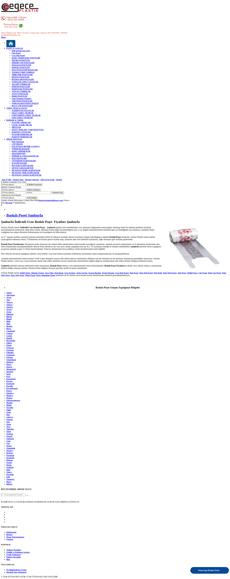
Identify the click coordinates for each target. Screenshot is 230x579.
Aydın (8, 312)
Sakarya (9, 417)
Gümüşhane (11, 360)
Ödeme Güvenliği (13, 557)
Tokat (8, 432)
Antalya (9, 307)
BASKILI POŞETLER (21, 68)
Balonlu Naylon (37, 273)
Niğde (8, 410)
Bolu (8, 324)
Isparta (9, 367)
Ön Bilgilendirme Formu (16, 570)
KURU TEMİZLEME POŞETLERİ (26, 58)
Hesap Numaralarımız (15, 537)
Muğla (9, 405)
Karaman (10, 455)
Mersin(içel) (11, 369)
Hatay (8, 365)
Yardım (58, 180)
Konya (9, 391)
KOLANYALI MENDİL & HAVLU (26, 147)
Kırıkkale (10, 458)
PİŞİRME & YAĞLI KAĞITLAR (25, 156)
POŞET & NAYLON (14, 48)
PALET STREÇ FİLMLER (22, 113)
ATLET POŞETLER (20, 94)
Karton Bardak (95, 273)
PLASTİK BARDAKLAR (22, 135)
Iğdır (8, 470)
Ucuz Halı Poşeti (18, 56)
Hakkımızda (11, 532)
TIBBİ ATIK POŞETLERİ (22, 75)
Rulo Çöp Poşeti (214, 273)
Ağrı (8, 300)
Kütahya (9, 393)
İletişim (9, 535)
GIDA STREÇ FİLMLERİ (22, 118)
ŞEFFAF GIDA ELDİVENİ (22, 168)
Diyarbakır (10, 341)
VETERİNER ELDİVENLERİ (24, 161)
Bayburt (9, 453)
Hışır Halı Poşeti (146, 273)
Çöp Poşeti (202, 273)
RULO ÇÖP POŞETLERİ (22, 106)
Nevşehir (9, 408)
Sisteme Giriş (17, 180)
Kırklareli (10, 384)
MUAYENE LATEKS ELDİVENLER (26, 175)
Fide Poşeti (16, 53)
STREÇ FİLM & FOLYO (16, 108)
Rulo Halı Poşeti (169, 273)
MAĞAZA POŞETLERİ (21, 65)
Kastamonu (11, 379)
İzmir (8, 374)
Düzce (8, 482)
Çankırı (9, 333)
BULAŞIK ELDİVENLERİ (22, 166)
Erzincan (10, 348)
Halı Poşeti (134, 273)
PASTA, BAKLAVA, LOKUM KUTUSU (28, 130)
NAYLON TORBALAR (21, 91)
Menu (3, 37)
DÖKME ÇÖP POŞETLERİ (23, 63)
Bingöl (9, 319)
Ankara (9, 305)
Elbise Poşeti (30, 275)
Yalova (9, 472)
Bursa (8, 329)
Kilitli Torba (25, 273)
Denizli (9, 338)
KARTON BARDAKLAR (22, 137)
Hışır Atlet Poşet (17, 275)
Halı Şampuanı (18, 142)
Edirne (9, 343)
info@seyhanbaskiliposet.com (51, 200)
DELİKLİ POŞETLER (21, 60)
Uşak (8, 441)
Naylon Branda (108, 273)
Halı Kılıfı (158, 273)
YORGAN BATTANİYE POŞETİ (25, 103)
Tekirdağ (10, 429)
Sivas (8, 427)
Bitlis (8, 322)
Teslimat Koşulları (13, 550)
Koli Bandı (59, 273)
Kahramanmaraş (13, 400)
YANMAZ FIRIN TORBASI (23, 72)
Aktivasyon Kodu (47, 180)
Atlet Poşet (181, 273)
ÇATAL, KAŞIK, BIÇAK (22, 125)
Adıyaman (10, 295)
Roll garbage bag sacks (21, 51)
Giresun (9, 357)
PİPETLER (16, 127)
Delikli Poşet (192, 273)
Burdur (9, 326)
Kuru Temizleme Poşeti (45, 275)
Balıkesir (9, 314)
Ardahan (10, 467)
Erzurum (10, 350)
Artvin (9, 310)
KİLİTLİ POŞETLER (20, 77)
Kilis (8, 477)
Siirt (8, 422)
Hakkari (9, 362)
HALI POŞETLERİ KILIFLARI (25, 70)
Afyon (8, 298)
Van (8, 444)
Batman (9, 460)
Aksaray (9, 451)
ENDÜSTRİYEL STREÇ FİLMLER (26, 115)
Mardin (9, 403)
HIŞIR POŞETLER (19, 96)
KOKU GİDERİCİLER (21, 151)
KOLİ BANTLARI (19, 158)
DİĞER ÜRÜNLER (14, 139)
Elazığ (8, 345)
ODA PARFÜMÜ (19, 154)
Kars (8, 377)
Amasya (9, 302)
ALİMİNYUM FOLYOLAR (23, 111)
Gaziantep (10, 355)
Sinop (8, 424)
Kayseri (9, 381)
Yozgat (9, 446)
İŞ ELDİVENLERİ (19, 163)
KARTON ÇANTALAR (21, 132)
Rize (8, 415)
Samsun (9, 420)
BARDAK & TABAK (14, 120)
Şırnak (9, 463)
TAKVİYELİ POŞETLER (22, 101)
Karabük (10, 475)
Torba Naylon (81, 273)
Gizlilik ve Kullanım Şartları (18, 552)
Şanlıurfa (10, 439)
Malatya (9, 396)
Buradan (9, 203)
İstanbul (9, 372)
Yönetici (9, 539)
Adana (9, 293)
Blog (8, 560)
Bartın (9, 465)
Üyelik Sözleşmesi (13, 555)
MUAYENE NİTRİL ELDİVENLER (26, 170)
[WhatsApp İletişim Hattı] (220, 568)
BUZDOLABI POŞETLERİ (23, 80)
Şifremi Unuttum (31, 180)
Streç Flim (49, 273)
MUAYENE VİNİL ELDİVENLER (25, 173)
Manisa (9, 398)
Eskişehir (10, 353)
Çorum (9, 336)
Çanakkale (10, 331)
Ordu (8, 412)
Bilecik (9, 317)
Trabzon (9, 434)
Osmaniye (10, 479)
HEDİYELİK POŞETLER (22, 89)
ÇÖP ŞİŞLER (17, 144)
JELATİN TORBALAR (21, 84)
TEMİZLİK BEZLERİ (21, 149)
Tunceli (9, 436)
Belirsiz (9, 484)
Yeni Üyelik (6, 180)
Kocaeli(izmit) (12, 388)
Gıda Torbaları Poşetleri (21, 99)
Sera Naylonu (69, 273)
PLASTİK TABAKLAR (21, 123)
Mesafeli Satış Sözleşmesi (16, 572)
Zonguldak (10, 448)
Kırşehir (9, 386)
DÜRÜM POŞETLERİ (21, 87)
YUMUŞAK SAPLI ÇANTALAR (25, 82)
